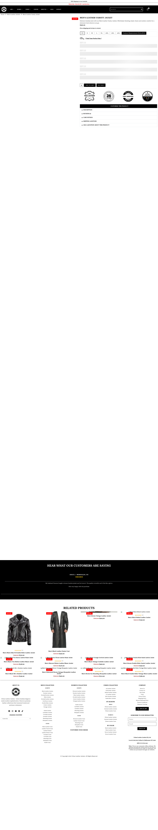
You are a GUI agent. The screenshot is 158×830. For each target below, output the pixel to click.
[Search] (141, 9)
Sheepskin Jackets (47, 720)
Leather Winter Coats (47, 732)
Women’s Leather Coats (79, 718)
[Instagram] (12, 711)
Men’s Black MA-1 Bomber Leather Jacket (18, 673)
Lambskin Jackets (47, 712)
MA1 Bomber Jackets (110, 696)
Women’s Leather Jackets (79, 691)
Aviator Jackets (47, 705)
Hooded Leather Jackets (47, 699)
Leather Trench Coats (47, 728)
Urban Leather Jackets (78, 756)
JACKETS (47, 688)
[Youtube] (15, 711)
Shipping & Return (90, 121)
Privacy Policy (142, 696)
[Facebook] (9, 711)
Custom (36, 9)
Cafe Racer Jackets (47, 701)
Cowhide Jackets (47, 714)
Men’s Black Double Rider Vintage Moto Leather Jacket (139, 673)
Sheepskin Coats (47, 740)
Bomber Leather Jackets (79, 693)
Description (87, 110)
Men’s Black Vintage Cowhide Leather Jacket (99, 661)
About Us (43, 9)
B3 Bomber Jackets (110, 690)
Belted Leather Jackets (110, 692)
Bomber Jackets (47, 693)
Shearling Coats (47, 738)
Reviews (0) (87, 113)
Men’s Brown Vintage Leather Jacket (99, 616)
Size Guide (142, 692)
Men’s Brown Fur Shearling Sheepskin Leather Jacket (99, 673)
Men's (110, 704)
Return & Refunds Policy (142, 700)
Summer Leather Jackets (110, 708)
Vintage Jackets (47, 707)
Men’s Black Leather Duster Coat (59, 651)
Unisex (27, 9)
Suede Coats (47, 742)
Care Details (88, 117)
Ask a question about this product (96, 125)
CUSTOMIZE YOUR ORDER (79, 730)
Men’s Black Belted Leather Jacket (139, 617)
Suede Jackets (47, 710)
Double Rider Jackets (47, 703)
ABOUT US (15, 685)
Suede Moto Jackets (110, 698)
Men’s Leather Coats (47, 726)
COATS (47, 723)
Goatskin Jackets (47, 716)
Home (2, 14)
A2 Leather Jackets (110, 688)
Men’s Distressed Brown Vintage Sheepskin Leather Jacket (59, 672)
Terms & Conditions (142, 702)
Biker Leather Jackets (79, 695)
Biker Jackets (47, 697)
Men (11, 9)
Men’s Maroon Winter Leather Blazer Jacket (59, 663)
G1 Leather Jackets (110, 694)
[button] (118, 106)
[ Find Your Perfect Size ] (93, 38)
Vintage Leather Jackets (79, 701)
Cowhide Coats (47, 736)
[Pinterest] (19, 711)
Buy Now (101, 85)
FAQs (142, 694)
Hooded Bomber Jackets (47, 695)
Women (19, 9)
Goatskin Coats (47, 734)
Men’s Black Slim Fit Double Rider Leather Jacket (19, 653)
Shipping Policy (142, 698)
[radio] (82, 33)
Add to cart (90, 85)
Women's (110, 715)
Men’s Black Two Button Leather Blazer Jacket (19, 661)
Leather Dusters (47, 730)
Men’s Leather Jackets (13, 14)
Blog (52, 9)
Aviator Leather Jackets (79, 699)
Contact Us (142, 690)
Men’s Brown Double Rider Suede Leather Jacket (139, 663)
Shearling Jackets (47, 718)
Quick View (19, 646)
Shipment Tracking (142, 704)
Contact (58, 9)
